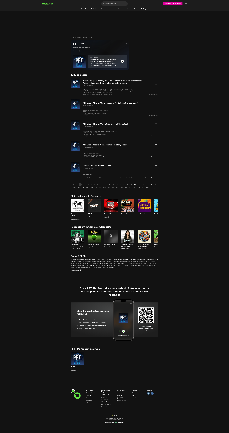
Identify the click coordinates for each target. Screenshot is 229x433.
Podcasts (94, 9)
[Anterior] (151, 195)
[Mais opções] (126, 43)
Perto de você (118, 9)
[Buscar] (126, 4)
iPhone (134, 393)
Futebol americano (86, 51)
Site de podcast (75, 270)
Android (134, 398)
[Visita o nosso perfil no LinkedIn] (148, 393)
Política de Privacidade (104, 398)
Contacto (119, 393)
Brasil (115, 415)
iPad (133, 395)
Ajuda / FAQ (120, 398)
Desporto (76, 51)
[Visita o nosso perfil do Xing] (152, 393)
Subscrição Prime (121, 400)
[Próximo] (156, 195)
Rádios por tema (145, 9)
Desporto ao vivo (105, 9)
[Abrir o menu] (186, 4)
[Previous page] (76, 184)
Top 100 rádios (83, 9)
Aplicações (119, 395)
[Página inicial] (74, 37)
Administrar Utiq (106, 404)
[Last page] (155, 188)
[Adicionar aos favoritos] (121, 43)
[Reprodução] (122, 61)
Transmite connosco (89, 401)
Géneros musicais (132, 9)
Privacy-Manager (106, 407)
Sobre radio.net (90, 393)
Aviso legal (104, 401)
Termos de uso (105, 394)
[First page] (73, 184)
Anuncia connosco (91, 398)
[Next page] (151, 188)
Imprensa (88, 395)
